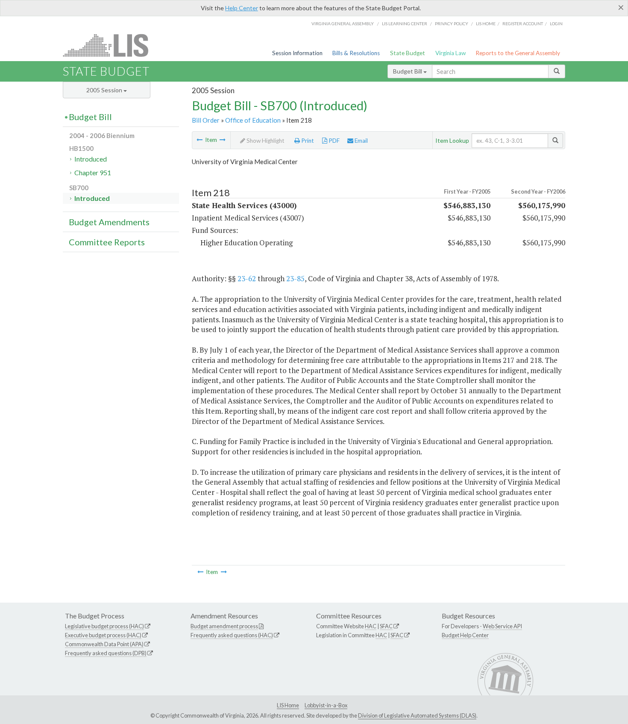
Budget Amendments (109, 222)
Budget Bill (408, 71)
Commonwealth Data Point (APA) (104, 644)
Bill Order (206, 120)
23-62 (247, 278)
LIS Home (288, 705)
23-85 (295, 278)
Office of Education (253, 120)
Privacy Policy (451, 23)
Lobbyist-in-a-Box (326, 705)
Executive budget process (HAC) (103, 635)
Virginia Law (450, 53)
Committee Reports (107, 242)
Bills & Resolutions (356, 53)
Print (307, 140)
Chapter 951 (92, 172)
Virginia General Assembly (342, 23)
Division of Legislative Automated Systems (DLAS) (417, 715)
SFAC (386, 626)
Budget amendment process (224, 626)
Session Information (297, 53)
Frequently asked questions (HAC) (232, 635)
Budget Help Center (465, 635)
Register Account (522, 23)
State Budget (407, 53)
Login (556, 23)
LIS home (486, 23)
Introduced (90, 159)
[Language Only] (223, 139)
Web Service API (502, 626)
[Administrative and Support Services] (199, 139)
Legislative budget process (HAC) (104, 626)
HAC (370, 626)
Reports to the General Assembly (517, 53)
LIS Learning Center (404, 23)
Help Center (241, 8)
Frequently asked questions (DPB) (106, 653)
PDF (333, 140)
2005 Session (104, 90)
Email (360, 140)
